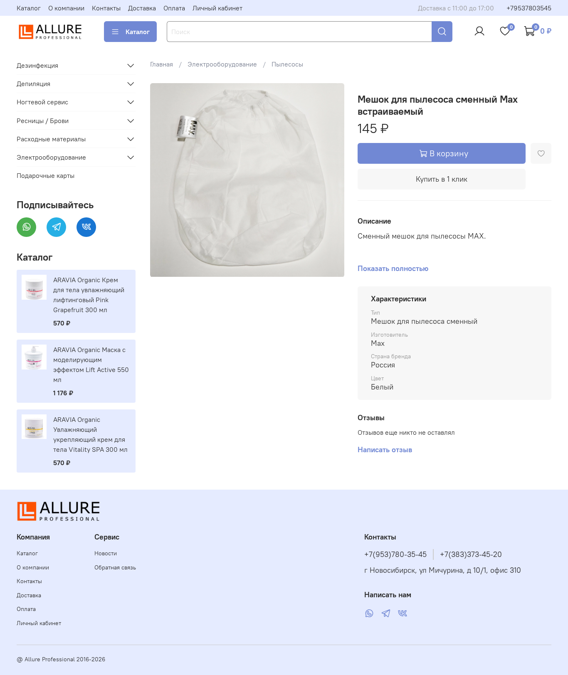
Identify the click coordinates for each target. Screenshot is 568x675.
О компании (66, 8)
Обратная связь (115, 567)
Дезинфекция (37, 65)
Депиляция (33, 83)
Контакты (106, 8)
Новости (105, 553)
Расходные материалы (51, 139)
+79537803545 (528, 8)
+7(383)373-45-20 (471, 554)
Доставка (142, 8)
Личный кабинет (217, 8)
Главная (161, 64)
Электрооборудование (222, 64)
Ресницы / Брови (43, 120)
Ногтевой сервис (42, 102)
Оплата (174, 8)
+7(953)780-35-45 (395, 554)
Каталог (29, 8)
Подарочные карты (45, 175)
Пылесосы (287, 64)
